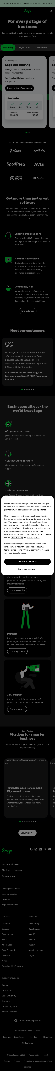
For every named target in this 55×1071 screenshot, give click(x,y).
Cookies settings (26, 569)
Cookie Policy (17, 537)
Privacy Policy (33, 537)
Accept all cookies (27, 561)
